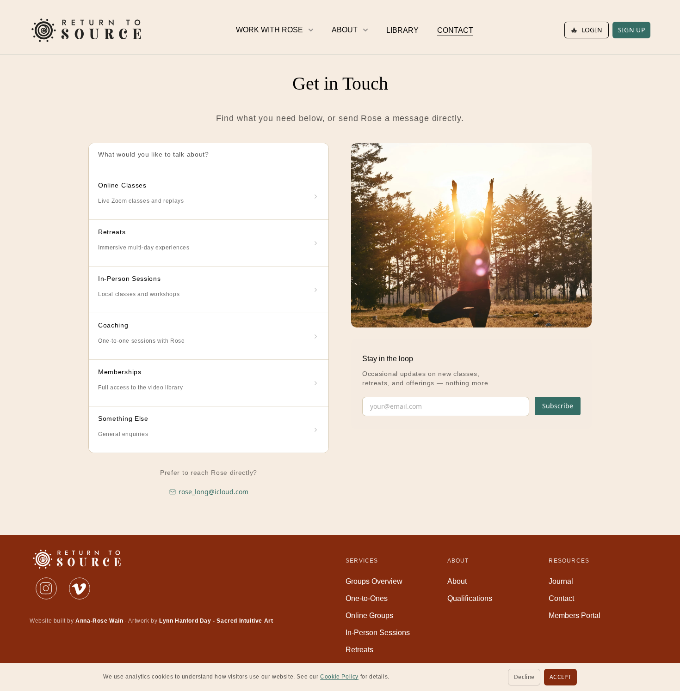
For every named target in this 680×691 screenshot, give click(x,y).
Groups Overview (374, 581)
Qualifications (469, 598)
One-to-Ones (367, 598)
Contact (561, 598)
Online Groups (369, 615)
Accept (560, 677)
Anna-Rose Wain (99, 621)
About (457, 581)
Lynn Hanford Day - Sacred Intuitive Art (216, 621)
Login (592, 29)
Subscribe (557, 405)
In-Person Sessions (378, 632)
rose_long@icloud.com (213, 491)
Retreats (359, 650)
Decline (524, 677)
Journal (561, 581)
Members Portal (574, 615)
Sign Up (631, 29)
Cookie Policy (339, 676)
